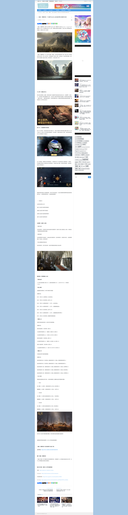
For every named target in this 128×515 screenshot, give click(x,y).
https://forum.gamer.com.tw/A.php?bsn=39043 (52, 476)
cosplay (77, 149)
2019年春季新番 (78, 142)
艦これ (80, 166)
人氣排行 (83, 155)
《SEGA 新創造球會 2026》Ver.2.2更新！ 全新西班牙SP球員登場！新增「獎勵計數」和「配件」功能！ (55, 505)
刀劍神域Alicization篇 (78, 159)
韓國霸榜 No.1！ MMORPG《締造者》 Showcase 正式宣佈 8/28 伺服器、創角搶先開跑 (67, 505)
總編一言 (56, 1)
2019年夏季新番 (86, 141)
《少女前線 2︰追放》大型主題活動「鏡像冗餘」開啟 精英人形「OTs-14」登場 (85, 106)
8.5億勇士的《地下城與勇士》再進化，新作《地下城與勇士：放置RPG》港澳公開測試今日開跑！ (85, 118)
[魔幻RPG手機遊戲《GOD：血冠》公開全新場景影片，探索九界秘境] (42, 500)
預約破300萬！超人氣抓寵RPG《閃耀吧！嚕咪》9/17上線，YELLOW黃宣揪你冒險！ (85, 124)
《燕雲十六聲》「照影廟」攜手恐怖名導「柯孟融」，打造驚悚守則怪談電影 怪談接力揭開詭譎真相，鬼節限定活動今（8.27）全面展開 (85, 112)
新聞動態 (39, 10)
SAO (85, 151)
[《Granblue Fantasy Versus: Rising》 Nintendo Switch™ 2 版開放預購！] (76, 96)
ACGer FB (60, 1)
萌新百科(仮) (63, 10)
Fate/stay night (82, 149)
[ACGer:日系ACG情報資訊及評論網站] (43, 5)
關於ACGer (39, 1)
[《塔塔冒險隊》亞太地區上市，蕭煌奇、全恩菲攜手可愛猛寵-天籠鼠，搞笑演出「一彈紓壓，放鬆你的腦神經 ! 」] (76, 128)
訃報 (84, 166)
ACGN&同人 (51, 10)
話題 (87, 166)
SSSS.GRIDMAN (77, 152)
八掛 (86, 157)
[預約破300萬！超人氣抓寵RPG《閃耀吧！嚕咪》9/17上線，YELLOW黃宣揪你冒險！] (76, 122)
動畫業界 (76, 162)
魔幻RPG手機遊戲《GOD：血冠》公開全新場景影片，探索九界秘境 (43, 505)
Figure (76, 151)
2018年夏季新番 (78, 136)
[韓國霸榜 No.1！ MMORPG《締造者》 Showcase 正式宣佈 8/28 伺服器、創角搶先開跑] (66, 500)
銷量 (79, 168)
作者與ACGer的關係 (45, 1)
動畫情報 (85, 160)
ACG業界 (78, 147)
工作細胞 (79, 164)
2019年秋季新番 (84, 142)
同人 (80, 162)
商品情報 (57, 10)
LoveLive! (81, 151)
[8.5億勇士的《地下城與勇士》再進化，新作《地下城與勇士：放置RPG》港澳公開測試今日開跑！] (76, 117)
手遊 (86, 164)
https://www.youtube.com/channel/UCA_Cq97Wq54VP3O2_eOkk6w (55, 479)
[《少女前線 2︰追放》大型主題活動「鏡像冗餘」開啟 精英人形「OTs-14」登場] (76, 105)
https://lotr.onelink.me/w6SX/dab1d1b (49, 449)
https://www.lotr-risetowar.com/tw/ (47, 470)
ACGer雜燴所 (83, 144)
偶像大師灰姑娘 (82, 157)
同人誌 (84, 162)
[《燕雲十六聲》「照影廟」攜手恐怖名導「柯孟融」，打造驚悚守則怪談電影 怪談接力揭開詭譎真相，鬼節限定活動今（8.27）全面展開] (76, 110)
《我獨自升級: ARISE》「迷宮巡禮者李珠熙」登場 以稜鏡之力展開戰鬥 (85, 101)
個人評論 (77, 157)
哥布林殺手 (88, 162)
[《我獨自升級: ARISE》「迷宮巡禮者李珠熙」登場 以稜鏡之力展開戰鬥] (76, 100)
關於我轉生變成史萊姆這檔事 (85, 168)
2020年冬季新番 (77, 144)
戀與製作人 (82, 164)
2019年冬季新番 (78, 141)
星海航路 (69, 10)
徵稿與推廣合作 (51, 1)
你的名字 (87, 154)
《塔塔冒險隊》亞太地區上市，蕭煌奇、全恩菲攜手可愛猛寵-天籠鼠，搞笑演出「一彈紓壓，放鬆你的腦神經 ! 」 (85, 129)
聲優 (76, 166)
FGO (86, 149)
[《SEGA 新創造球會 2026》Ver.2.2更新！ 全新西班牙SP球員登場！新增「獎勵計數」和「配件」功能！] (54, 500)
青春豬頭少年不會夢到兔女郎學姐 (79, 170)
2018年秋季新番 (79, 139)
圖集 (76, 164)
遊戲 (76, 168)
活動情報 (45, 10)
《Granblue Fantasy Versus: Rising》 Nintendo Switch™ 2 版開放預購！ (85, 96)
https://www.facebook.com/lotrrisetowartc (50, 473)
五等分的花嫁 (77, 154)
